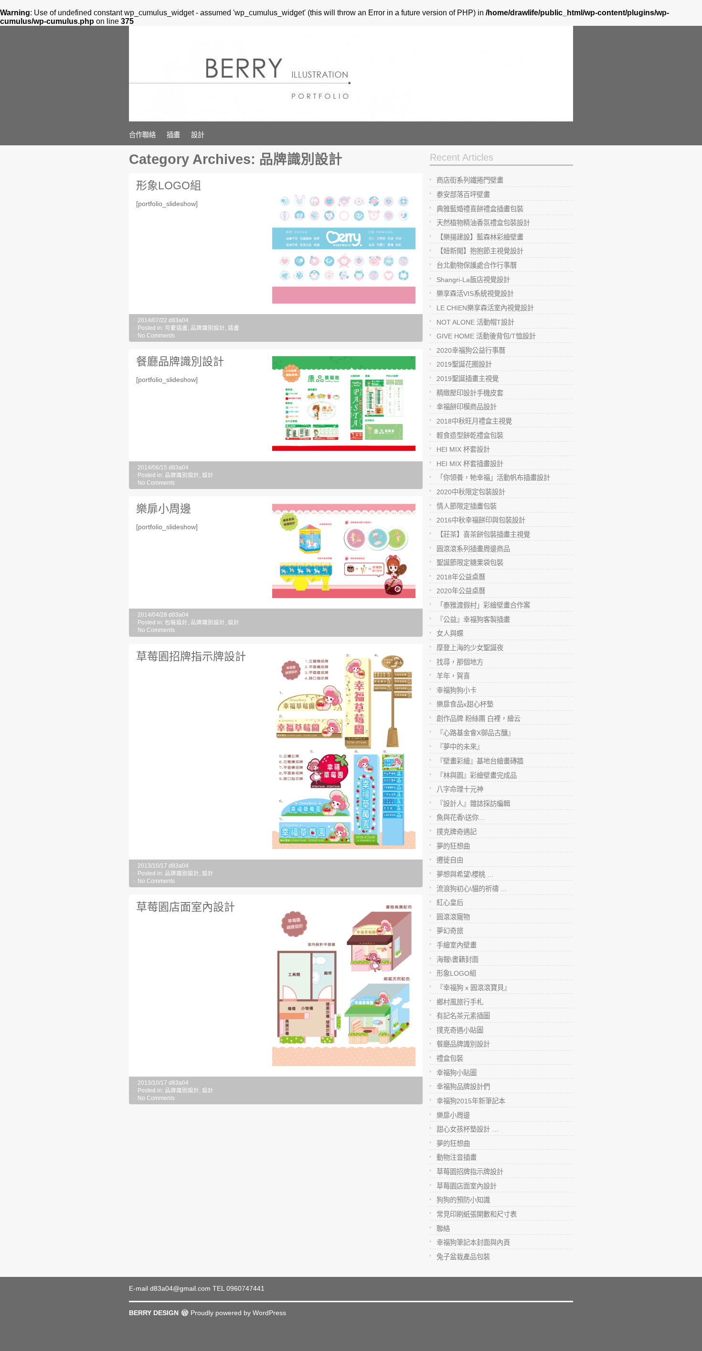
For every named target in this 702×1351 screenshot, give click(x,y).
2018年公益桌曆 (460, 577)
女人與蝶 (449, 633)
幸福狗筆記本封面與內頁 (473, 1242)
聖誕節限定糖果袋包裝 (469, 563)
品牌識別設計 (208, 328)
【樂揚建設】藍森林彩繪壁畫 (479, 237)
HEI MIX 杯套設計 (463, 449)
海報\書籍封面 (457, 959)
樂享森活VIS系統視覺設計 (475, 293)
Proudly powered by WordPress (238, 1313)
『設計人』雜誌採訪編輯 (473, 803)
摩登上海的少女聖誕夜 (469, 648)
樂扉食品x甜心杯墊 (464, 704)
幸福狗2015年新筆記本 (470, 1101)
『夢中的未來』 (459, 747)
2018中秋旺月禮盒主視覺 (474, 421)
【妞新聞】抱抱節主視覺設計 (479, 251)
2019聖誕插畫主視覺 (467, 378)
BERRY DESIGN (154, 1313)
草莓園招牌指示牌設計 (191, 656)
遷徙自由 (449, 860)
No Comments (156, 335)
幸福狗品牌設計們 (463, 1086)
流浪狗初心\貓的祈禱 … (471, 889)
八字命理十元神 (459, 789)
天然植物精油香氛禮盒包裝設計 (483, 223)
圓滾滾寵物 (453, 917)
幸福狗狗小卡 (456, 690)
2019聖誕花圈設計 (464, 364)
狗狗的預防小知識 (463, 1200)
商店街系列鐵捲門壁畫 (469, 180)
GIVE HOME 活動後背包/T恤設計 (486, 336)
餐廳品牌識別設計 (180, 361)
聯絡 (443, 1228)
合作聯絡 (142, 135)
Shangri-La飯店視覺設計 (473, 279)
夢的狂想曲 (453, 846)
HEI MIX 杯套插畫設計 (469, 464)
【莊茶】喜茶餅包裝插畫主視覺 (483, 534)
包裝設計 (176, 622)
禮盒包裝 (449, 1058)
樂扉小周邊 (163, 508)
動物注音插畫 (456, 1157)
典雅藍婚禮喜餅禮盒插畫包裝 (479, 209)
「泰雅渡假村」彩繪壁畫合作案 (483, 605)
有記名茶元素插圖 (463, 1016)
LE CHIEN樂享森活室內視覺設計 (485, 308)
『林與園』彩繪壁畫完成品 (476, 775)
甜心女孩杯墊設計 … (467, 1129)
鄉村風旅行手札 (459, 1002)
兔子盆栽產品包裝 (463, 1257)
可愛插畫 (176, 328)
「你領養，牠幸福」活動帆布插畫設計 (493, 477)
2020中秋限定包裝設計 (470, 492)
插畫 (173, 135)
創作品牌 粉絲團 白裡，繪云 (478, 718)
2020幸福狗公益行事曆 (470, 350)
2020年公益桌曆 (460, 591)
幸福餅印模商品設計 (466, 407)
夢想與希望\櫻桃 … (465, 874)
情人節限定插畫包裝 (466, 506)
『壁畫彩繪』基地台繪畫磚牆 (479, 761)
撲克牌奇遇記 (456, 832)
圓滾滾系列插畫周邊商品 (473, 549)
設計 (197, 135)
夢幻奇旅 (449, 931)
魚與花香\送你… (460, 817)
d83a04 (179, 320)
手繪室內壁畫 (456, 945)
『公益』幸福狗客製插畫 (473, 619)
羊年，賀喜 (453, 676)
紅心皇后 (449, 902)
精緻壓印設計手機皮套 (469, 393)
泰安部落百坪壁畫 (463, 194)
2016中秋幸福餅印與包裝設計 (480, 520)
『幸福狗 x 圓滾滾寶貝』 (473, 987)
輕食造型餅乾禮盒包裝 (469, 435)
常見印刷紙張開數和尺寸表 (476, 1214)
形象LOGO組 (168, 185)
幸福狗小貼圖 (456, 1073)
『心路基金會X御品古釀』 (475, 733)
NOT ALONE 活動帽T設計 (475, 322)
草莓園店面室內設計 (185, 907)
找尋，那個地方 (459, 662)
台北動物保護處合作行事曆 (476, 265)
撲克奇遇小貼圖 (459, 1030)
